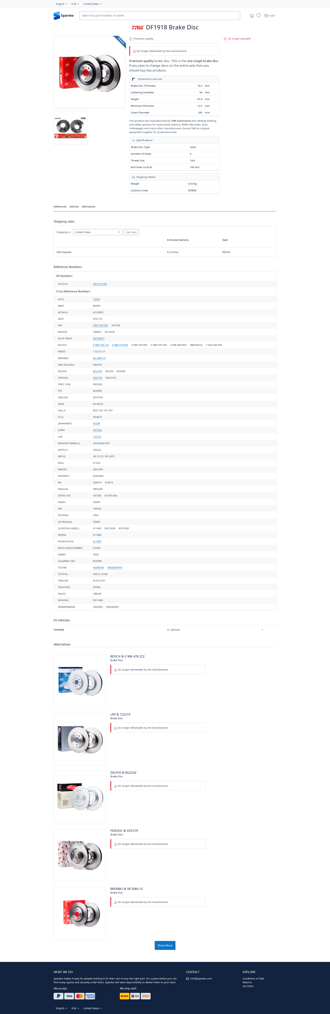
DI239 (96, 423)
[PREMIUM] (89, 72)
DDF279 (97, 377)
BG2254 (97, 371)
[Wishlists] (258, 15)
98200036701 (115, 567)
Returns (247, 982)
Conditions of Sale (253, 978)
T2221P (97, 436)
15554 (96, 299)
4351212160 (100, 284)
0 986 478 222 (101, 345)
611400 (97, 541)
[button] (61, 4)
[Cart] (251, 15)
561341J (97, 430)
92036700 (98, 567)
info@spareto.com (201, 978)
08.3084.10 (99, 358)
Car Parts (248, 986)
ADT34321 (99, 338)
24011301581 (100, 325)
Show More (165, 945)
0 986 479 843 (120, 345)
